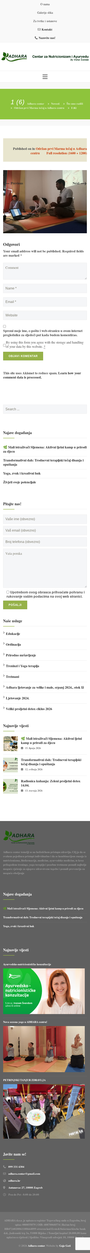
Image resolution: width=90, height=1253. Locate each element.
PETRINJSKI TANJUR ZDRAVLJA (24, 1080)
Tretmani (12, 676)
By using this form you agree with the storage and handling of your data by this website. (45, 344)
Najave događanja (17, 432)
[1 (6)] (45, 201)
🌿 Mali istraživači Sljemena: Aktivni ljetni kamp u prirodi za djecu (45, 449)
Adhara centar (36, 1246)
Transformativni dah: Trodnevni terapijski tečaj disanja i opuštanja (43, 462)
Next (80, 183)
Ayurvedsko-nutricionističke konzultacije (27, 964)
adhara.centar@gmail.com (24, 1174)
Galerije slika (45, 13)
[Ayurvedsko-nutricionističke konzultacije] (44, 991)
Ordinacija (13, 644)
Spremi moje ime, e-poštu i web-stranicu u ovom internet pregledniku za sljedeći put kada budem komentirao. (42, 333)
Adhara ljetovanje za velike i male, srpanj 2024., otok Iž (45, 687)
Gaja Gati (65, 1246)
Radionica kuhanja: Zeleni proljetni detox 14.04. (50, 783)
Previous (13, 183)
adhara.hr (14, 1180)
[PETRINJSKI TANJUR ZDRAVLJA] (44, 1111)
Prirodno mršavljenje (21, 655)
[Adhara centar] (45, 57)
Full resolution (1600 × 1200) (66, 153)
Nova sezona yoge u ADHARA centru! (25, 1022)
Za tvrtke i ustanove (45, 21)
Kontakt (47, 29)
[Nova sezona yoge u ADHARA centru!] (44, 1049)
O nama (45, 4)
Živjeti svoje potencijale (19, 482)
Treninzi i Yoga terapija (22, 665)
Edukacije (13, 633)
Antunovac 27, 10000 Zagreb (25, 1187)
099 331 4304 (16, 1167)
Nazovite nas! (47, 38)
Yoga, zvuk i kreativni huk (22, 473)
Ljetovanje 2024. (17, 698)
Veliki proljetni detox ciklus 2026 (29, 708)
